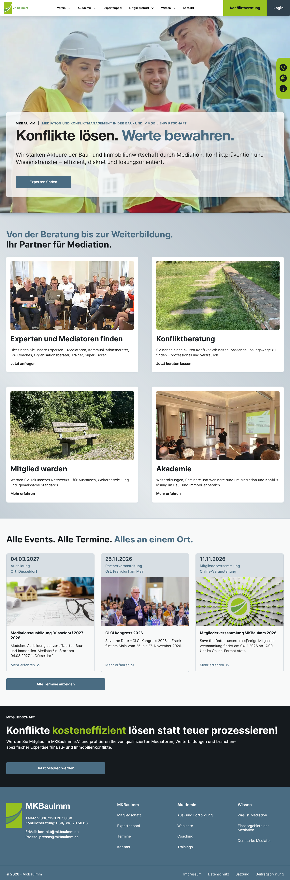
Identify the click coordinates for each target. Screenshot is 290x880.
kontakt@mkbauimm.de (58, 832)
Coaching (185, 836)
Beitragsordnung (270, 874)
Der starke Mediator (254, 841)
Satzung (242, 874)
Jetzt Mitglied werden (62, 769)
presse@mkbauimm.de (59, 837)
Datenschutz (218, 874)
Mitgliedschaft (139, 8)
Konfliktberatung (245, 8)
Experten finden (43, 182)
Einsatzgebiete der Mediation (253, 828)
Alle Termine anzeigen (55, 684)
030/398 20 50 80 (56, 818)
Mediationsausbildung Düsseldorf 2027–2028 (48, 635)
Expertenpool (113, 8)
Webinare (185, 826)
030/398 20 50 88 (72, 823)
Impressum (192, 874)
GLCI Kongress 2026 (124, 633)
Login (278, 8)
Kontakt (188, 8)
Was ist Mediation (252, 815)
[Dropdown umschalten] (69, 8)
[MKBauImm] (14, 8)
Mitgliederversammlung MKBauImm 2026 (238, 633)
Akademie (174, 468)
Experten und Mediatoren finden (66, 338)
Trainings (185, 847)
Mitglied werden (38, 468)
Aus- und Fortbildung (195, 815)
